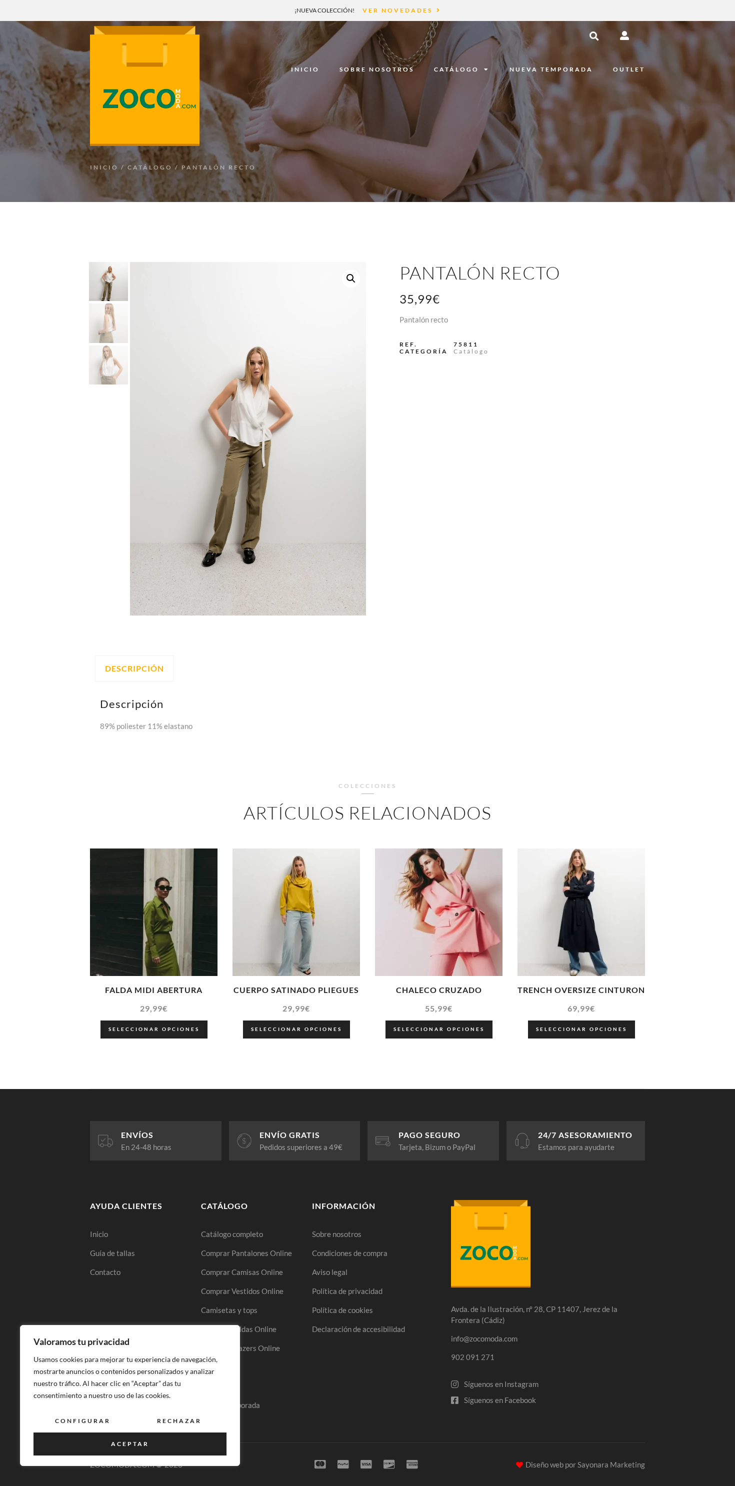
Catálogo (456, 69)
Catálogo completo (232, 1234)
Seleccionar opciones (154, 1029)
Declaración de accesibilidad (358, 1329)
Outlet (629, 69)
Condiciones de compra (350, 1253)
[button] (594, 36)
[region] (130, 1395)
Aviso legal (330, 1272)
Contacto (105, 1272)
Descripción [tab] (134, 668)
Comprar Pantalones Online (246, 1253)
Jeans (210, 1367)
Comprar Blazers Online (240, 1348)
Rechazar (179, 1420)
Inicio (305, 69)
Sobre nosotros (377, 69)
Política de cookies (342, 1310)
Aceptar (130, 1444)
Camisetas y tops (229, 1310)
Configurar (82, 1420)
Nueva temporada (551, 69)
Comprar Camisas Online (242, 1272)
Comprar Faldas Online (238, 1329)
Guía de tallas (112, 1253)
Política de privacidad (347, 1291)
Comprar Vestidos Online (242, 1291)
